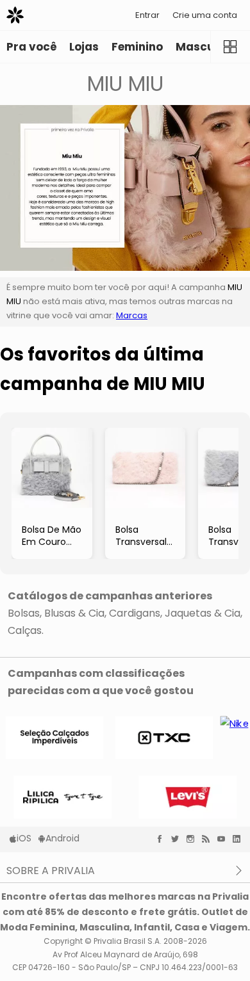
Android (62, 838)
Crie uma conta (204, 15)
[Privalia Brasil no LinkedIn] (239, 839)
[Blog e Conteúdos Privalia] (209, 839)
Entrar (147, 15)
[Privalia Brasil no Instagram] (193, 839)
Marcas (131, 315)
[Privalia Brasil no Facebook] (163, 839)
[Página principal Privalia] (15, 15)
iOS (24, 838)
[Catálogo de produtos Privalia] (230, 47)
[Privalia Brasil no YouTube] (224, 839)
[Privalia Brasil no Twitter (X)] (178, 839)
